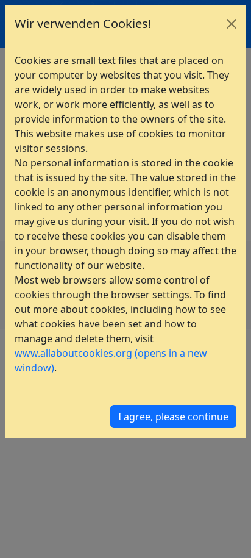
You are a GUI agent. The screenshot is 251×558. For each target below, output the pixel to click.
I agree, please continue (173, 416)
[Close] (231, 24)
